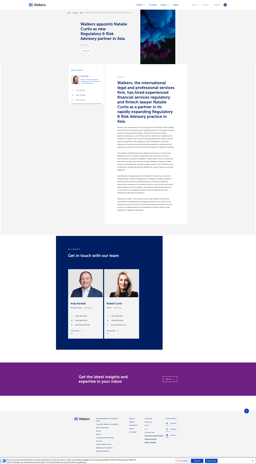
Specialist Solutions (102, 451)
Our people (153, 5)
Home (69, 12)
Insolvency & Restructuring (105, 438)
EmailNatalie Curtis (118, 325)
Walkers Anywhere (151, 439)
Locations (163, 5)
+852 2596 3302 (80, 90)
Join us (205, 5)
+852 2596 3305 (81, 316)
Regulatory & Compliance (104, 448)
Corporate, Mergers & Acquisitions (107, 424)
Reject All (197, 461)
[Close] (253, 460)
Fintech (98, 434)
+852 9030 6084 (81, 95)
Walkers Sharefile (150, 442)
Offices (131, 429)
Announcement (86, 50)
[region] (128, 461)
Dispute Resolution (102, 428)
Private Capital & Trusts (104, 444)
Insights (175, 5)
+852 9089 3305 (81, 320)
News (81, 12)
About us (194, 5)
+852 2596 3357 (117, 316)
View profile (74, 331)
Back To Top (246, 411)
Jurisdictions (133, 425)
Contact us (217, 5)
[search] (225, 4)
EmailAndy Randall (82, 325)
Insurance (99, 441)
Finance (98, 431)
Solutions (139, 5)
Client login (148, 418)
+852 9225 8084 (117, 320)
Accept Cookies (211, 461)
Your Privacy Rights (182, 461)
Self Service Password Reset (154, 436)
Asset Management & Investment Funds (107, 420)
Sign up (168, 379)
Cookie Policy (81, 462)
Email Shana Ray (80, 100)
